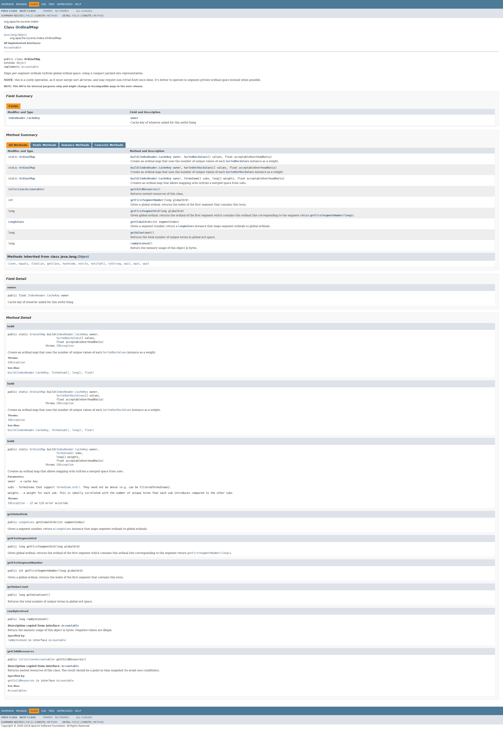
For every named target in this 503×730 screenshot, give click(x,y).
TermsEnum (191, 178)
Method (52, 15)
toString (114, 263)
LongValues (16, 221)
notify (83, 263)
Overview (7, 4)
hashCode (69, 263)
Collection (16, 189)
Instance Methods (75, 145)
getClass (53, 263)
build (134, 156)
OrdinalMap (27, 156)
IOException (65, 345)
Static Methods (44, 145)
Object (21, 62)
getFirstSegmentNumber (146, 200)
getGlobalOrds (140, 221)
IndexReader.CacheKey (24, 118)
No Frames (62, 11)
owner (134, 118)
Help (78, 4)
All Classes (84, 11)
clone (12, 263)
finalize (37, 263)
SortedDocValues (195, 156)
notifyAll (98, 263)
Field (29, 15)
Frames (48, 11)
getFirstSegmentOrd (144, 211)
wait (127, 263)
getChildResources (143, 189)
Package (21, 4)
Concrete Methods (109, 145)
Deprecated (65, 4)
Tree (52, 4)
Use (43, 4)
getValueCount (140, 232)
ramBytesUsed (139, 243)
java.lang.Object (15, 34)
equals (23, 263)
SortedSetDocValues (198, 167)
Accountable (12, 47)
